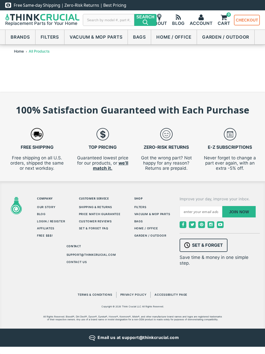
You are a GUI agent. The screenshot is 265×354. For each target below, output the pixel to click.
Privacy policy (133, 294)
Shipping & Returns (95, 207)
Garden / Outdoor (225, 37)
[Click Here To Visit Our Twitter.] (192, 224)
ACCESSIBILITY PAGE (170, 294)
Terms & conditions (95, 294)
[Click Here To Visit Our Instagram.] (211, 224)
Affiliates (45, 228)
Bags (139, 37)
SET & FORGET (207, 245)
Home (19, 51)
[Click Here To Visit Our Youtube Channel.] (220, 224)
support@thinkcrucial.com (91, 255)
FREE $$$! (45, 235)
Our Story (46, 207)
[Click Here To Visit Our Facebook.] (183, 224)
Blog (41, 214)
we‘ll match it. (110, 165)
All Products (39, 51)
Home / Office (174, 37)
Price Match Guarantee (100, 214)
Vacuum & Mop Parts (96, 37)
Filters (50, 37)
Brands (20, 37)
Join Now (239, 212)
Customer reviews (95, 221)
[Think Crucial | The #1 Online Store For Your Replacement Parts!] (42, 17)
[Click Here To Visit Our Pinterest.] (201, 224)
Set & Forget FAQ (93, 228)
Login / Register (51, 221)
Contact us (77, 262)
